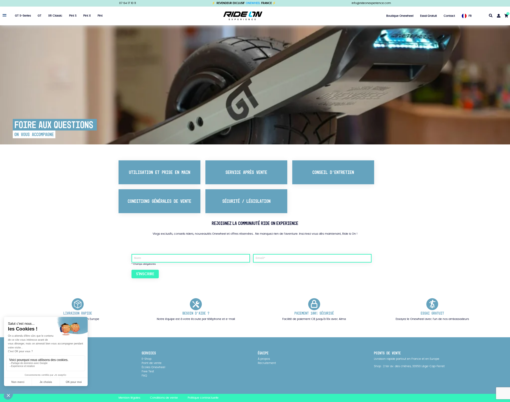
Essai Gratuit (428, 16)
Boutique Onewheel (399, 16)
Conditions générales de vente (159, 201)
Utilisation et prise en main (159, 172)
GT (39, 16)
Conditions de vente (164, 397)
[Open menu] (4, 15)
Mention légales (129, 397)
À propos (264, 359)
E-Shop (146, 359)
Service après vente (246, 172)
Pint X (87, 16)
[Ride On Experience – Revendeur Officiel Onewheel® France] (243, 16)
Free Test (148, 371)
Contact (449, 16)
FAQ (144, 375)
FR (470, 16)
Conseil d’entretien (333, 172)
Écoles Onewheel (153, 367)
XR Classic (55, 16)
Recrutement (267, 363)
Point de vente (152, 363)
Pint (100, 16)
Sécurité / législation (246, 201)
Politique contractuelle (203, 397)
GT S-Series (23, 16)
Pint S (72, 16)
